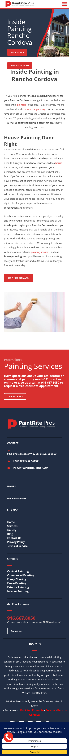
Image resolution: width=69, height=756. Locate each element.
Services (12, 526)
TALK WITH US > (15, 396)
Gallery (11, 530)
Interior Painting (18, 591)
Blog (10, 534)
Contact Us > (17, 631)
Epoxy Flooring (16, 579)
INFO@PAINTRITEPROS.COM (30, 468)
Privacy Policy (16, 542)
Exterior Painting (18, 587)
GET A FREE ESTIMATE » (19, 278)
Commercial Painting (20, 575)
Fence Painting (16, 583)
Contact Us (14, 538)
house (58, 162)
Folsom (50, 710)
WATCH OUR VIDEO (20, 65)
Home (11, 522)
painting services (40, 251)
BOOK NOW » (17, 52)
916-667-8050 (50, 382)
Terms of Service (17, 546)
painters (21, 104)
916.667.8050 (21, 618)
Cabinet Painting (18, 571)
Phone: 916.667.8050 (26, 461)
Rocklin (25, 710)
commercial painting (33, 109)
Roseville (37, 710)
